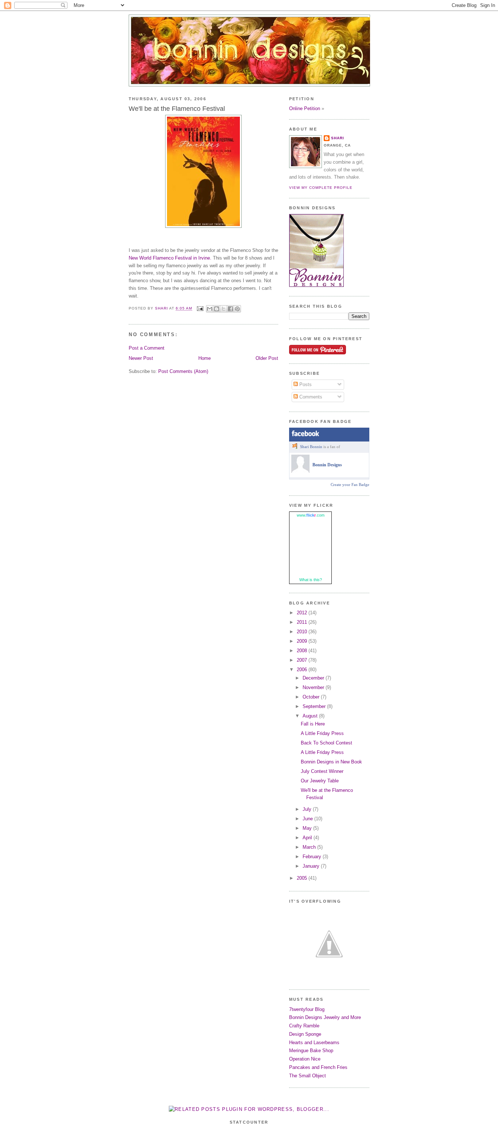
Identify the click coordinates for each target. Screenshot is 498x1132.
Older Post (267, 358)
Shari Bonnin (311, 446)
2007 (302, 660)
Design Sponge (305, 1034)
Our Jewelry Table (320, 780)
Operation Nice (304, 1059)
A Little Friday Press (322, 733)
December (314, 678)
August (311, 716)
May (308, 828)
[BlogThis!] (216, 308)
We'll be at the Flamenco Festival (177, 108)
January (312, 866)
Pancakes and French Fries (318, 1067)
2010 (302, 631)
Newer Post (141, 358)
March (310, 847)
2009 (302, 641)
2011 (302, 622)
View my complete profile (321, 188)
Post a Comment (146, 348)
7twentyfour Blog (306, 1009)
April (308, 837)
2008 (302, 650)
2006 (302, 669)
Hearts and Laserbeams (314, 1042)
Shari (337, 138)
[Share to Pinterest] (237, 308)
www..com (310, 515)
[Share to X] (223, 308)
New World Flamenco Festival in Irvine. (170, 258)
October (312, 697)
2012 (302, 612)
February (313, 856)
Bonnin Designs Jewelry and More (325, 1017)
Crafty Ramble (304, 1025)
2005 (302, 878)
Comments (310, 397)
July (308, 809)
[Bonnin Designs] (300, 471)
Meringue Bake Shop (311, 1050)
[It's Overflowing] (329, 978)
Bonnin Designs (327, 464)
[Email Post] (200, 309)
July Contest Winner (322, 771)
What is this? (310, 579)
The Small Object (307, 1075)
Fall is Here (313, 724)
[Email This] (209, 308)
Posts (305, 384)
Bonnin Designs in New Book (331, 762)
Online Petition (304, 108)
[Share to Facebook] (230, 308)
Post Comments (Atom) (183, 371)
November (314, 687)
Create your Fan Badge (350, 484)
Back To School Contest (326, 743)
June (308, 818)
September (315, 706)
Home (204, 358)
